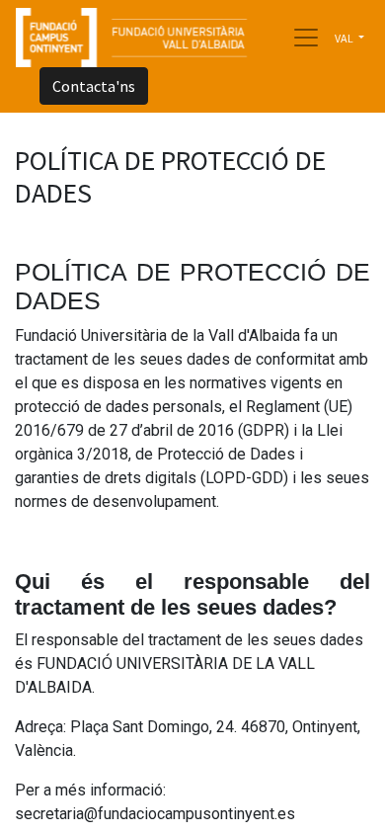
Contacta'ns (93, 86)
